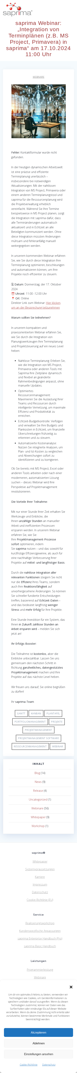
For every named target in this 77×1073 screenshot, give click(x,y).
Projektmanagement (38, 730)
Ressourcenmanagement (30, 746)
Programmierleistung (40, 970)
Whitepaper (38, 817)
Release (38, 790)
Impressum (40, 884)
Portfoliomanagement (30, 721)
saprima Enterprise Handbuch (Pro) (40, 938)
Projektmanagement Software (38, 738)
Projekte (56, 721)
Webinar (57, 746)
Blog (37, 773)
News (38, 782)
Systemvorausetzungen (40, 869)
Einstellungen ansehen (38, 1054)
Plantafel (53, 713)
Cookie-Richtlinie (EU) (40, 900)
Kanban (36, 713)
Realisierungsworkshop (39, 923)
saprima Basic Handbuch (40, 946)
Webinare (38, 77)
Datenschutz (48, 1064)
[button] (71, 987)
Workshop (38, 826)
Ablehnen (39, 1043)
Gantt (21, 713)
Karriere (40, 877)
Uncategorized (38, 799)
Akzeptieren (38, 1032)
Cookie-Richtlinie (29, 1064)
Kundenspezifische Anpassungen (40, 931)
